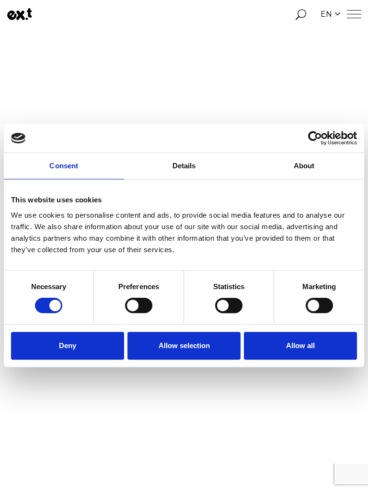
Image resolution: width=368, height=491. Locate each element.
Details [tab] (184, 166)
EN (326, 14)
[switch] (138, 305)
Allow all (300, 345)
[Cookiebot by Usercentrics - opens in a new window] (315, 138)
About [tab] (304, 166)
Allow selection (184, 345)
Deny (67, 345)
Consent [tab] (63, 166)
